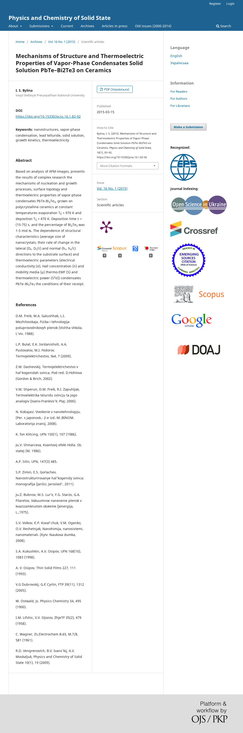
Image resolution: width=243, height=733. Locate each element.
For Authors (178, 98)
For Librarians (180, 105)
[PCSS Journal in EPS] (183, 179)
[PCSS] (191, 327)
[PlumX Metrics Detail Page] (106, 226)
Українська (179, 63)
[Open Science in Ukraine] (198, 214)
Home (20, 42)
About (14, 26)
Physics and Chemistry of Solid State (60, 18)
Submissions (40, 26)
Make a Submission (188, 127)
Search (225, 26)
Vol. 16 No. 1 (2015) (61, 42)
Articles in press (114, 26)
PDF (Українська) (116, 89)
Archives (87, 26)
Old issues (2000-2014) (153, 26)
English (176, 56)
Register (215, 3)
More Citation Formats (116, 166)
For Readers (178, 91)
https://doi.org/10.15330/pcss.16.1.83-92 (48, 116)
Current (67, 26)
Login (230, 3)
